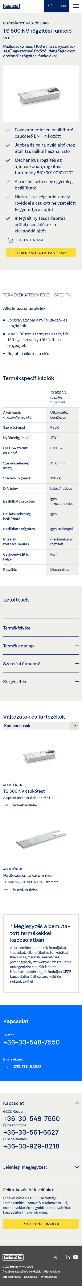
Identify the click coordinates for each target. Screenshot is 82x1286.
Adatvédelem (51, 1271)
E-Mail (27, 981)
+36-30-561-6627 (30, 1132)
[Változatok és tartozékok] (41, 727)
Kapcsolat (13, 1103)
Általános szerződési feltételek (21, 1271)
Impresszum (49, 1276)
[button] (56, 1257)
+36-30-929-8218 (31, 1146)
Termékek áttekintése (26, 295)
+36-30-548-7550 (31, 1042)
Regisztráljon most (41, 1224)
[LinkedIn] (68, 1257)
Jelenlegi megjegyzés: (25, 1167)
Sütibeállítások (12, 1276)
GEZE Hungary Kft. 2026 (18, 1266)
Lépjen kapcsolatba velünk (41, 253)
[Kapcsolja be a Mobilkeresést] (50, 6)
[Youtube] (75, 1257)
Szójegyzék (31, 1276)
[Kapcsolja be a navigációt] (75, 6)
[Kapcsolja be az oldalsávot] (63, 6)
